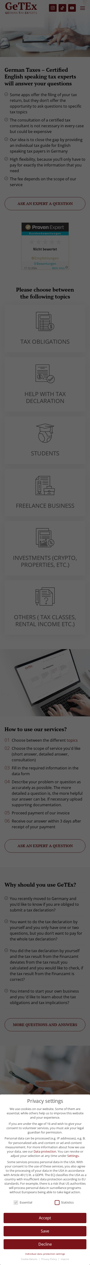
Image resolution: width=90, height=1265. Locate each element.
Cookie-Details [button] (29, 1259)
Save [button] (45, 1231)
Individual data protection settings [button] (45, 1253)
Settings (73, 1156)
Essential (26, 1202)
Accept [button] (45, 1218)
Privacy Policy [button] (49, 1259)
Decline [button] (45, 1244)
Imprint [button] (65, 1259)
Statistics (67, 1202)
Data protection (45, 1151)
